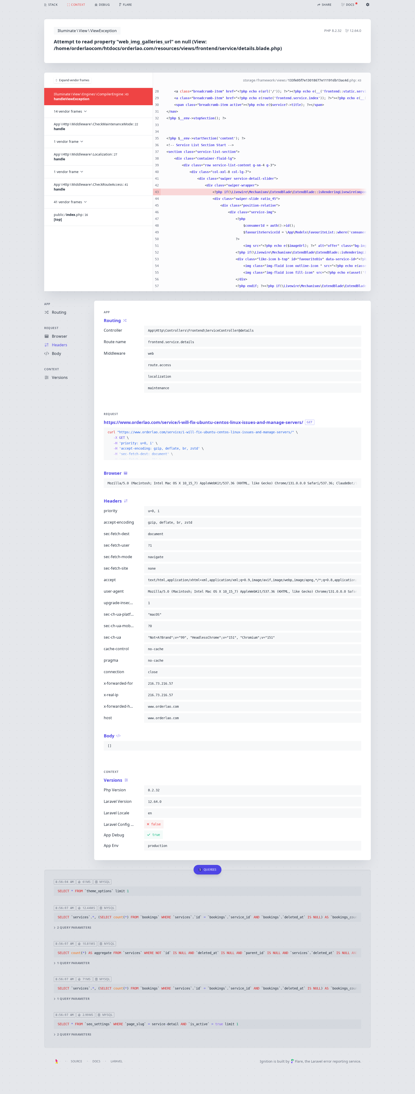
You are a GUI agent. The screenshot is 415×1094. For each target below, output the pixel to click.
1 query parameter (73, 963)
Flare (299, 1061)
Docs (96, 1061)
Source (76, 1061)
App (47, 304)
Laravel (116, 1061)
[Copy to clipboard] (355, 330)
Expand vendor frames (74, 80)
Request (51, 328)
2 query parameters (74, 928)
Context (51, 369)
